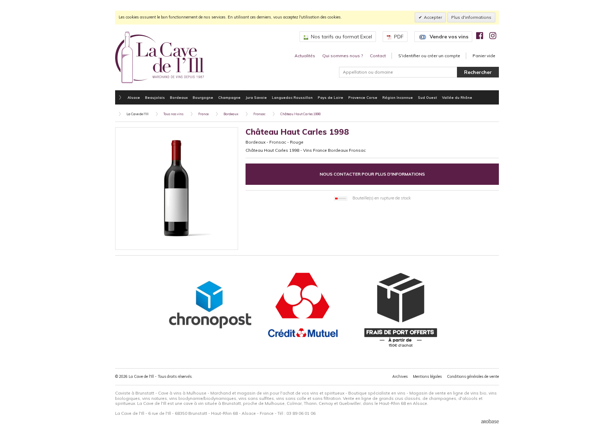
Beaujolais (155, 97)
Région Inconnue (397, 97)
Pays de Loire (330, 97)
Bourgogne (203, 97)
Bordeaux (179, 97)
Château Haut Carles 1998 (300, 114)
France (203, 114)
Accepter (433, 17)
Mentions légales (427, 376)
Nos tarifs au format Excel (341, 36)
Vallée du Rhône (457, 97)
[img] (479, 35)
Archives (400, 376)
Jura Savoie (256, 97)
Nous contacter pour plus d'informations (372, 174)
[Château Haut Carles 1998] (176, 188)
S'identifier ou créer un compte (429, 55)
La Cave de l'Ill (137, 114)
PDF (399, 36)
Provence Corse (362, 97)
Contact (378, 55)
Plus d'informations (471, 17)
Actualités (305, 55)
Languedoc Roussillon (292, 97)
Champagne (229, 97)
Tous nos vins (173, 114)
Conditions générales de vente (473, 376)
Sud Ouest (427, 97)
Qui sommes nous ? (342, 55)
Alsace (134, 97)
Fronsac (259, 114)
